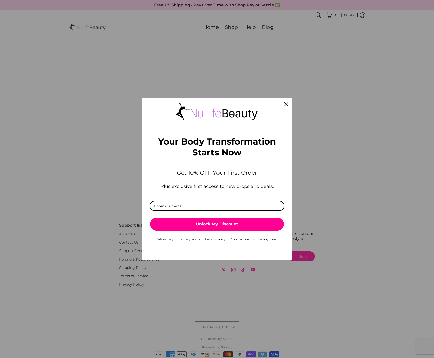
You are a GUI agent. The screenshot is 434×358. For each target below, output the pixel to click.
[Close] (286, 104)
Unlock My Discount (217, 224)
